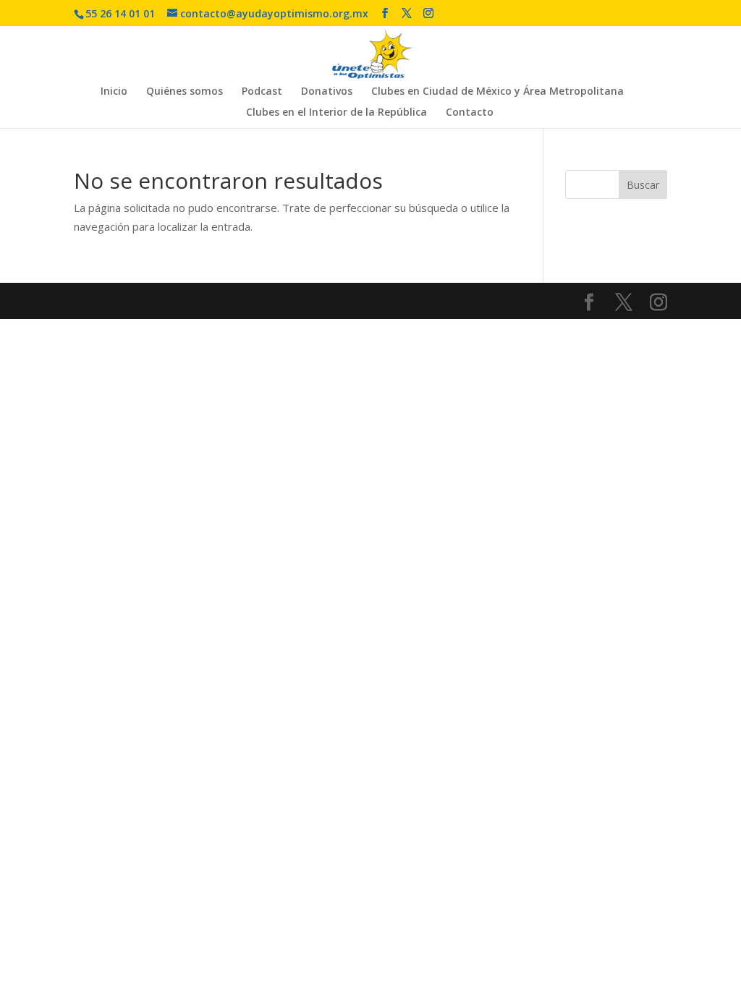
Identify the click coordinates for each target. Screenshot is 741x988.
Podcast (262, 92)
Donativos (326, 92)
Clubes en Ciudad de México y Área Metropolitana (497, 92)
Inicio (114, 92)
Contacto (470, 113)
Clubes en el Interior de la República (336, 113)
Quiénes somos (184, 92)
